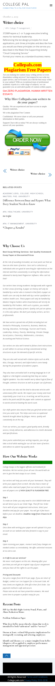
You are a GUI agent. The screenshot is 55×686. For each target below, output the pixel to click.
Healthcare (14, 212)
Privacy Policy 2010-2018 (35, 680)
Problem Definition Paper (14, 618)
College (13, 28)
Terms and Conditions (37, 677)
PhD (15, 196)
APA (7, 28)
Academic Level (11, 193)
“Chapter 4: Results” (14, 227)
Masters (7, 196)
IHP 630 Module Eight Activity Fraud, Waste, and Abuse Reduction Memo (25, 610)
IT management (23, 28)
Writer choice (13, 22)
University (24, 196)
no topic (7, 216)
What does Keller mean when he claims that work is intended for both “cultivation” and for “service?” (26, 625)
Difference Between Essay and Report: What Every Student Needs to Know (27, 202)
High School (37, 193)
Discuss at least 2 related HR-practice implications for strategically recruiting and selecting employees (26, 633)
